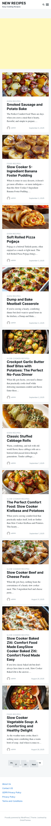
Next (34, 764)
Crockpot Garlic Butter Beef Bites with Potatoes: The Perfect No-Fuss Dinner (25, 368)
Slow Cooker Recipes (18, 358)
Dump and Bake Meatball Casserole (23, 301)
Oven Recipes (14, 101)
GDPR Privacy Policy (11, 792)
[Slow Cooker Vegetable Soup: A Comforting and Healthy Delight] (25, 698)
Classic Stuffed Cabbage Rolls (19, 438)
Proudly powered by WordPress (17, 817)
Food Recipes (14, 163)
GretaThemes (25, 820)
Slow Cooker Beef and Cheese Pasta (25, 574)
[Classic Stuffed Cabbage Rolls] (25, 416)
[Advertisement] (25, 43)
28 (25, 764)
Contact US (7, 788)
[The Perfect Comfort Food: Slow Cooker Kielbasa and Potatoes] (25, 482)
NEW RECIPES (14, 3)
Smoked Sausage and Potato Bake (24, 107)
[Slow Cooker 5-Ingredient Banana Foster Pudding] (25, 147)
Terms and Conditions (12, 801)
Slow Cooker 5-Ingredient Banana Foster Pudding (22, 171)
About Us (6, 784)
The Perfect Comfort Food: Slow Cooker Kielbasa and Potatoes (25, 506)
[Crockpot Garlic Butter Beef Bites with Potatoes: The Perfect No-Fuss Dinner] (25, 342)
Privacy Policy (8, 797)
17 (16, 764)
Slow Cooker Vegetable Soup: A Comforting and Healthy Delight (22, 724)
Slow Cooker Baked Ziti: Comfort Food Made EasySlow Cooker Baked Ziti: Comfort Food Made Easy (23, 649)
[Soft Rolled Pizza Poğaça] (25, 217)
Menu (47, 4)
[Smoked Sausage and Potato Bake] (25, 84)
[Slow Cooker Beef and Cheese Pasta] (25, 552)
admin (13, 128)
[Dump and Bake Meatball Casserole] (25, 279)
